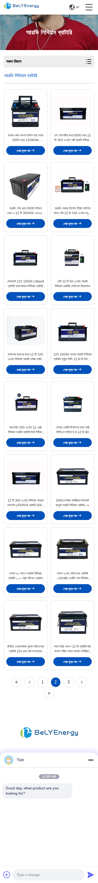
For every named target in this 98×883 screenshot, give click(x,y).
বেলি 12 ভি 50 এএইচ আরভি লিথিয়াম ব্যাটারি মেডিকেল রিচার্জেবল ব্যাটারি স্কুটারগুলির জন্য (72, 284)
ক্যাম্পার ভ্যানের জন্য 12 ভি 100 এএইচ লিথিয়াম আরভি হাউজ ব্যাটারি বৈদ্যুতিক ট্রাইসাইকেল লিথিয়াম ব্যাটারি (25, 357)
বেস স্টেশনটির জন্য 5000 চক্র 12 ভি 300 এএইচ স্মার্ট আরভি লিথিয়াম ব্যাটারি (72, 138)
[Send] (91, 874)
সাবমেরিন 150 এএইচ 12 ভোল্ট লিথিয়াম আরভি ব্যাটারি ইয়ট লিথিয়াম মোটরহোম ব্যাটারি (25, 430)
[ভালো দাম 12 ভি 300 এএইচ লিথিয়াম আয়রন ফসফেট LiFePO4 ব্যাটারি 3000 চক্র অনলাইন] (25, 476)
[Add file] (6, 874)
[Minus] (91, 760)
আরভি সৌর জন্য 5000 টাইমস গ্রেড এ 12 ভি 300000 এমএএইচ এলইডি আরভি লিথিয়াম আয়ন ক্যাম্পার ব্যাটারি (26, 211)
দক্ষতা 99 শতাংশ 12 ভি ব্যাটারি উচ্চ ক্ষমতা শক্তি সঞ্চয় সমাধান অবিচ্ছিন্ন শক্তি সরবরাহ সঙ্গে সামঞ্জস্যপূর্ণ (72, 649)
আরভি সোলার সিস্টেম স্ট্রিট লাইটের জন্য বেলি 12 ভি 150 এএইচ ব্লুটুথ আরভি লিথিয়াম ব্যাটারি (72, 211)
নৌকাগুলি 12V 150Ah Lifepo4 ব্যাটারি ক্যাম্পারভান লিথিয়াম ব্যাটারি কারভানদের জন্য (25, 284)
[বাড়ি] (49, 739)
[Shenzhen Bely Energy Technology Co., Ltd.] (21, 7)
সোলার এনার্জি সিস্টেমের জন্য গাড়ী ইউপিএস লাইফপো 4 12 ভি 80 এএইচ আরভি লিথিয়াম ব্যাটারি (72, 430)
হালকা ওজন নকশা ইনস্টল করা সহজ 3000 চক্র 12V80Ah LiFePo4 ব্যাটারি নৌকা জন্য (25, 138)
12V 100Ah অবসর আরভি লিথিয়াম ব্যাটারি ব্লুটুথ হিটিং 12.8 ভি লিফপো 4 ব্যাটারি (72, 357)
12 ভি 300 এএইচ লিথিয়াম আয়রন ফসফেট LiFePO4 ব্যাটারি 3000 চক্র (25, 503)
